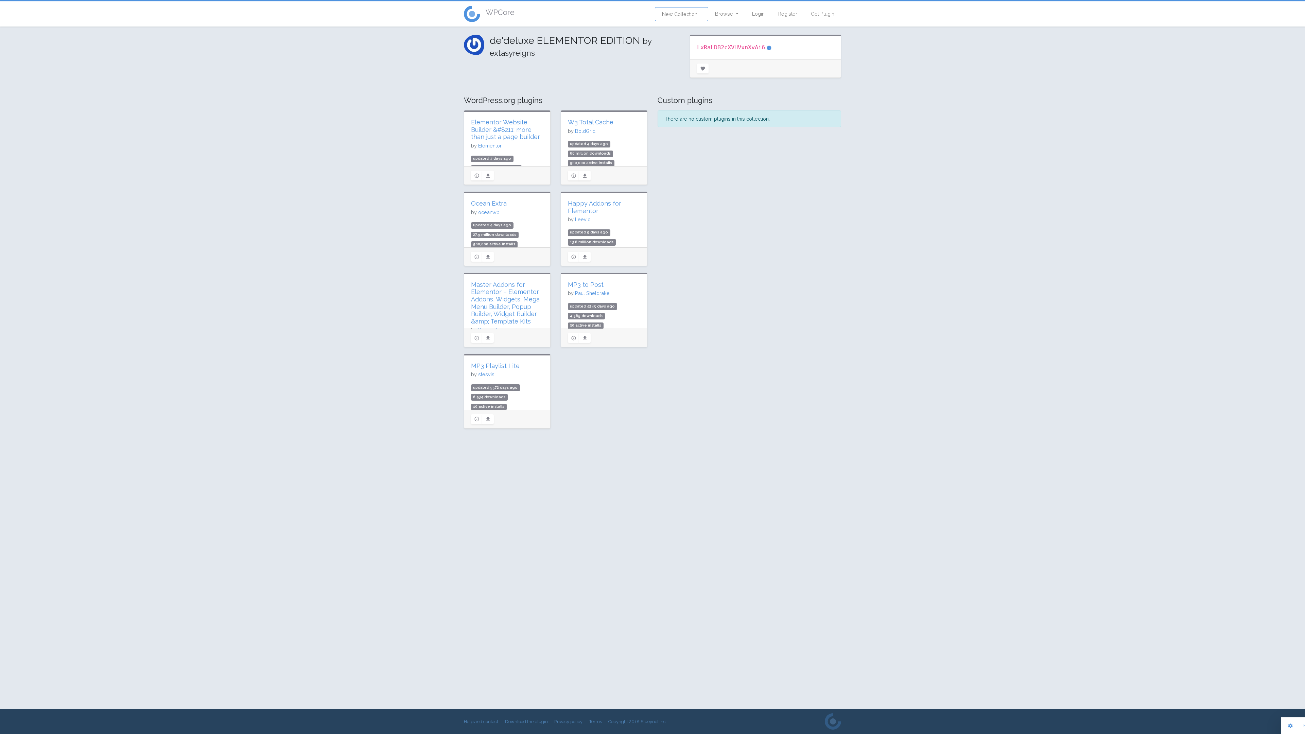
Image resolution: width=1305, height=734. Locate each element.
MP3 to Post (586, 284)
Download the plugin (526, 721)
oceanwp (489, 212)
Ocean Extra (489, 203)
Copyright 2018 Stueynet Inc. (637, 721)
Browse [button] (724, 14)
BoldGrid (585, 131)
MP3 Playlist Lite (495, 365)
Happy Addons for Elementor (594, 207)
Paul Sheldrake (592, 293)
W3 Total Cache (590, 122)
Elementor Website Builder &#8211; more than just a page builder (505, 129)
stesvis (486, 374)
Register (787, 14)
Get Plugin (822, 14)
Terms (595, 721)
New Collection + (681, 14)
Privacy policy (568, 721)
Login (758, 14)
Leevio (583, 219)
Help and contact (481, 721)
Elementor (490, 145)
